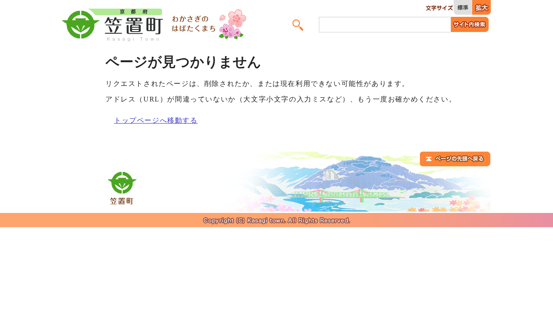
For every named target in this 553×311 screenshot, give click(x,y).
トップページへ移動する (156, 120)
